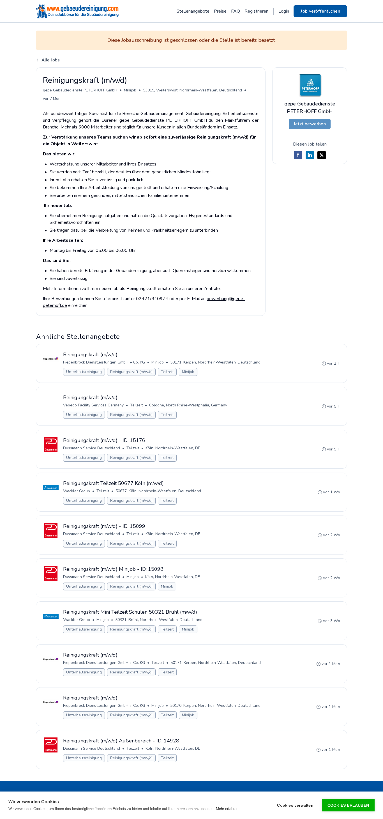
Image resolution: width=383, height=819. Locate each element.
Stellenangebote (193, 11)
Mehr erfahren (227, 809)
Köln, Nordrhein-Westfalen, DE (173, 448)
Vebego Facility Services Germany (93, 405)
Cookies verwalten (295, 805)
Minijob (130, 90)
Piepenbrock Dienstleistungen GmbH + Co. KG (104, 362)
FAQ (235, 11)
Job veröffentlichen (320, 11)
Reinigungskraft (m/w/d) (131, 371)
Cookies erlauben (348, 805)
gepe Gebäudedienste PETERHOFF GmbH (80, 90)
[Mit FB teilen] (298, 155)
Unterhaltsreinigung (84, 371)
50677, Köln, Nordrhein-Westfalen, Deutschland (158, 491)
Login (283, 11)
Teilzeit (167, 371)
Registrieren (256, 11)
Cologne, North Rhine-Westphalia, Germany (188, 405)
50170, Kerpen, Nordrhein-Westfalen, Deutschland (215, 705)
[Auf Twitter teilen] (321, 155)
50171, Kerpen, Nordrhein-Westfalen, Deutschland (215, 362)
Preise (220, 11)
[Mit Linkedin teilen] (310, 155)
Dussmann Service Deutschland (91, 448)
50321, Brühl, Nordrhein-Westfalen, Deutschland (158, 619)
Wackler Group (76, 491)
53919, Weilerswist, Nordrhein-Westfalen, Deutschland (192, 90)
